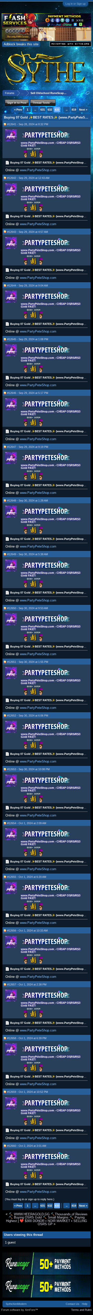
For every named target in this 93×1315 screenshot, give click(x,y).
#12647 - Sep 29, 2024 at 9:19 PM (27, 446)
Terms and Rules (81, 1309)
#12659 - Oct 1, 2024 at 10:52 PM (27, 1091)
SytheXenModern (16, 1303)
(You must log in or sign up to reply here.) (29, 1199)
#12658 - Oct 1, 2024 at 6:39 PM (26, 1038)
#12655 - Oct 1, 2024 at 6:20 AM (26, 876)
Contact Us (72, 1303)
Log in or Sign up (75, 3)
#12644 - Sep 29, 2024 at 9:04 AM (27, 285)
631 (42, 109)
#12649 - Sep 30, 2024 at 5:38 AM (27, 554)
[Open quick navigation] (87, 93)
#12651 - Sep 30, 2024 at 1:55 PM (27, 661)
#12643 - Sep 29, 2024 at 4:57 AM (27, 231)
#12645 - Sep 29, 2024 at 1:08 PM (27, 339)
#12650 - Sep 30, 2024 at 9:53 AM (27, 608)
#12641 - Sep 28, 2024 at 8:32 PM (27, 124)
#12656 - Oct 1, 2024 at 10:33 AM (27, 930)
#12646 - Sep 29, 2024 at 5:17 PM (27, 392)
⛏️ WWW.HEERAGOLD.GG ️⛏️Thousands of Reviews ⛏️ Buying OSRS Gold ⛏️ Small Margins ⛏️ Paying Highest (47, 1217)
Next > (83, 109)
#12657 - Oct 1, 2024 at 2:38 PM (26, 984)
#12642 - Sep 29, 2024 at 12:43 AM (28, 177)
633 (57, 109)
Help (84, 1303)
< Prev (18, 109)
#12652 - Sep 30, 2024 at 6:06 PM (27, 715)
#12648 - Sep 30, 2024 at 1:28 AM (27, 500)
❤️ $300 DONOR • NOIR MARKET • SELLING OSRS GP (53, 1222)
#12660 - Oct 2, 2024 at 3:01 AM (26, 1145)
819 (74, 109)
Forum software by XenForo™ (19, 1309)
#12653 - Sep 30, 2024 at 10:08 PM (28, 769)
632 (50, 109)
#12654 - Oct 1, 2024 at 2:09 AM (26, 823)
